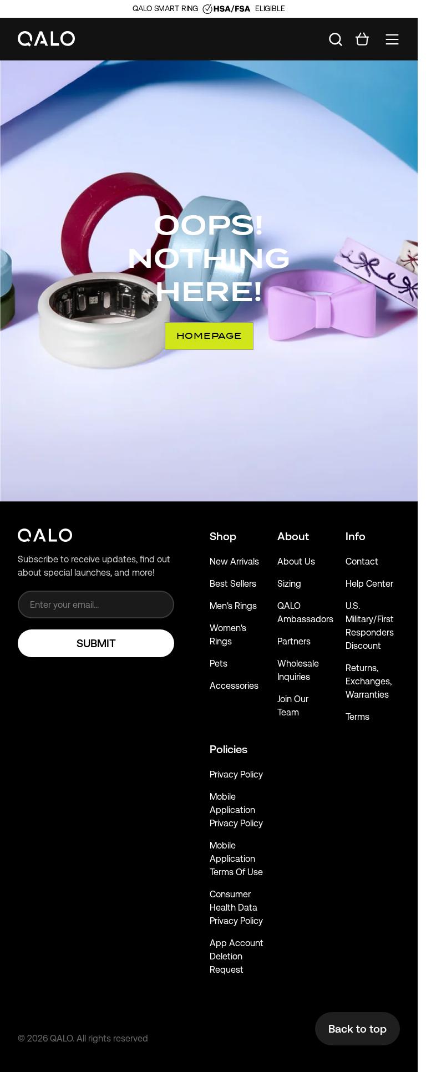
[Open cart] (362, 39)
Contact (362, 561)
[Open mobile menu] (392, 39)
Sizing (289, 583)
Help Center (369, 583)
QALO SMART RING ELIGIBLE (209, 8)
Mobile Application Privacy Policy (236, 810)
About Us (296, 561)
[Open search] (335, 39)
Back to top (357, 1028)
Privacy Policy (236, 774)
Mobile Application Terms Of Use (236, 858)
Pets (218, 663)
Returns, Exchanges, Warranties (369, 681)
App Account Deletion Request (236, 956)
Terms (357, 717)
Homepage (209, 336)
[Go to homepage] (46, 39)
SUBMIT (96, 643)
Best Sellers (233, 583)
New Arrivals (234, 561)
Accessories (234, 685)
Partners (294, 641)
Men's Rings (233, 606)
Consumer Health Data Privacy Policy (236, 907)
